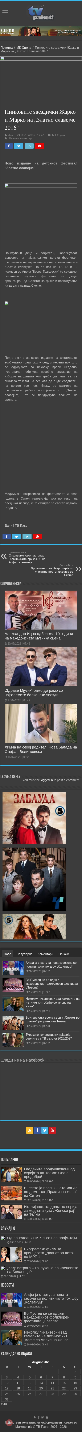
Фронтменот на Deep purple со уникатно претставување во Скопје (52, 570)
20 (41, 1388)
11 (18, 1383)
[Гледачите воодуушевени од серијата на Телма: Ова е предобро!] (11, 1174)
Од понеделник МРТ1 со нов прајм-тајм (42, 1238)
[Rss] (29, 1130)
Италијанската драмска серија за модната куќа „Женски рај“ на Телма (50, 1211)
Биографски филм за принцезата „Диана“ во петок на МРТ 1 (49, 1253)
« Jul (4, 1404)
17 (6, 1388)
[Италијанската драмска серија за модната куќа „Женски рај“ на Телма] (11, 1212)
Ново (7, 954)
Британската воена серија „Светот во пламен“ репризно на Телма (52, 1019)
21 (52, 1388)
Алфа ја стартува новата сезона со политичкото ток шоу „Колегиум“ (51, 964)
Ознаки (63, 954)
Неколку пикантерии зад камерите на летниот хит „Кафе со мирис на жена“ (52, 1002)
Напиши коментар (20, 138)
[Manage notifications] (9, 1422)
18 (18, 1388)
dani (10, 135)
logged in (47, 780)
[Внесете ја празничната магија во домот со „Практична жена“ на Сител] (11, 1193)
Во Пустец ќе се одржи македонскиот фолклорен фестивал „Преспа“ (52, 983)
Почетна (6, 47)
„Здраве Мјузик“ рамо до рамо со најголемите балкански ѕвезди (34, 692)
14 (52, 1383)
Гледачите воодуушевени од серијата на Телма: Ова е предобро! (49, 1173)
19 (29, 1388)
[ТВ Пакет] (41, 12)
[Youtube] (52, 1130)
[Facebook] (37, 1130)
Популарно (24, 954)
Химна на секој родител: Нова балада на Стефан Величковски (41, 749)
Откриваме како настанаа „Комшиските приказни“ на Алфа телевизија (27, 557)
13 (41, 1383)
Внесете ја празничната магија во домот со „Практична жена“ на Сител (51, 1192)
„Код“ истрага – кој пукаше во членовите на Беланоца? (42, 1270)
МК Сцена (23, 47)
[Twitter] (44, 1130)
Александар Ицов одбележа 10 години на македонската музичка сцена (39, 636)
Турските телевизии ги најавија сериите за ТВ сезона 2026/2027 (49, 1036)
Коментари (45, 954)
